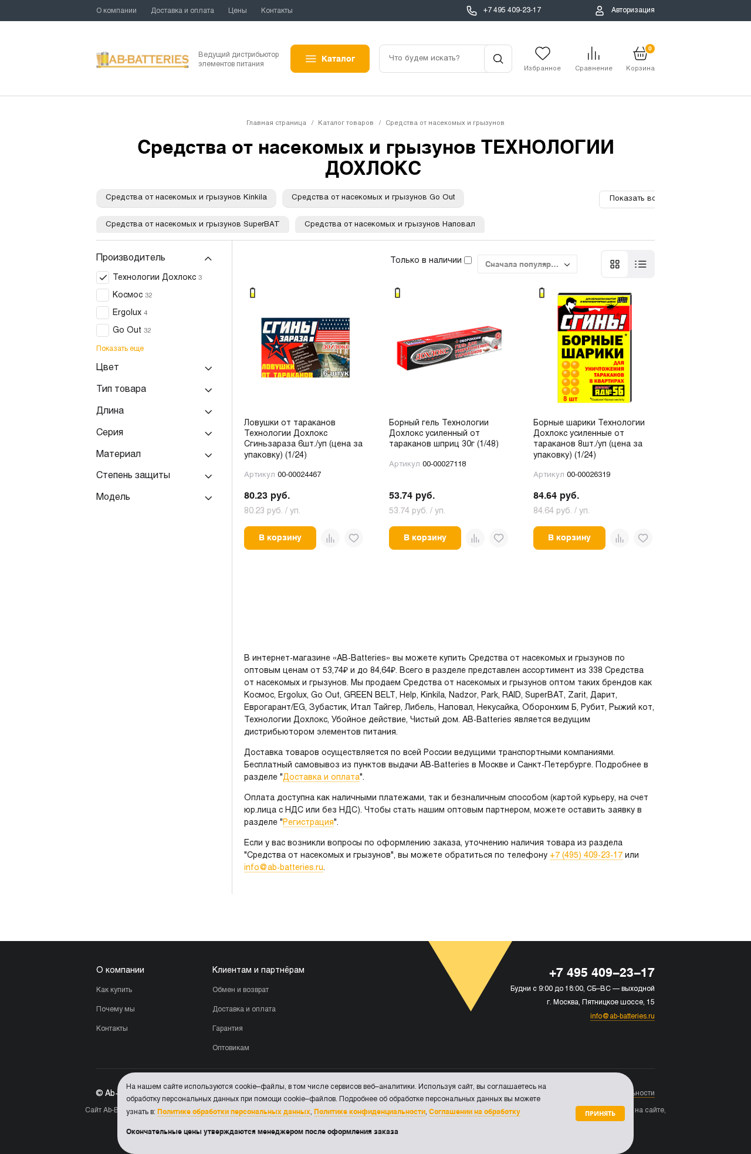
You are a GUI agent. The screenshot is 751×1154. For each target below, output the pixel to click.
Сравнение (594, 69)
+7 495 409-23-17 (512, 10)
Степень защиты (133, 476)
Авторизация (633, 10)
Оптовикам (230, 1048)
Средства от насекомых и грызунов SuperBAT (193, 224)
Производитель (130, 257)
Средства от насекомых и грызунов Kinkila (186, 197)
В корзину (280, 537)
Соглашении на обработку (474, 1112)
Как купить (114, 990)
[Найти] (498, 59)
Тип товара (121, 389)
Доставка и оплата (182, 11)
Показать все (635, 198)
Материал (118, 454)
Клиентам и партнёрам (258, 970)
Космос (132, 296)
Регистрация (308, 823)
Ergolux (130, 313)
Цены (237, 11)
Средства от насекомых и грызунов (445, 123)
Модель (113, 497)
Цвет (107, 368)
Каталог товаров (346, 123)
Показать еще (120, 349)
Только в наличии (427, 261)
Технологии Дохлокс (157, 278)
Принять (600, 1113)
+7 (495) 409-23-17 (586, 855)
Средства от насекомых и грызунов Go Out (373, 197)
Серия (109, 432)
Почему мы (115, 1009)
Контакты (277, 11)
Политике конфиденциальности (369, 1112)
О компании (116, 11)
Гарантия (227, 1029)
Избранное (542, 69)
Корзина (640, 58)
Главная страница (276, 123)
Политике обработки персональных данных (233, 1112)
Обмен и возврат (240, 990)
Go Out (132, 331)
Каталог (338, 58)
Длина (110, 411)
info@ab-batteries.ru (283, 868)
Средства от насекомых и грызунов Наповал (390, 224)
